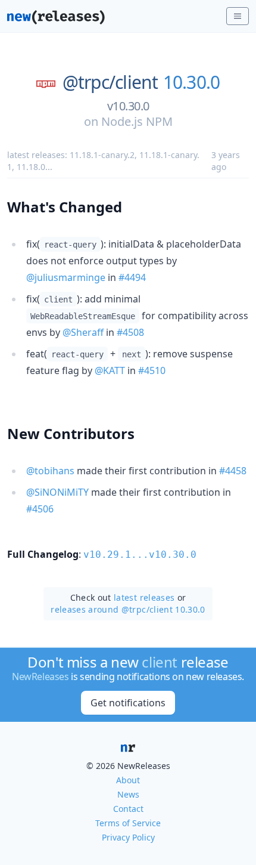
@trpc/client (110, 82)
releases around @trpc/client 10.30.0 (128, 609)
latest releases (144, 597)
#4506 (40, 508)
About (128, 780)
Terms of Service (128, 823)
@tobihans (50, 470)
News (128, 794)
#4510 (152, 370)
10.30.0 (191, 82)
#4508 (130, 332)
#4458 (232, 470)
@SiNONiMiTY (57, 492)
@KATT (110, 370)
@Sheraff (83, 332)
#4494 (132, 277)
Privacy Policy (128, 837)
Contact (128, 808)
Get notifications (128, 702)
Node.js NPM (137, 121)
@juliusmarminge (65, 277)
